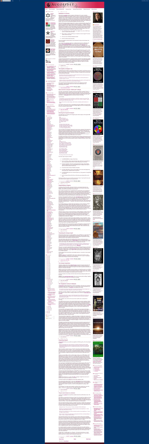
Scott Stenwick (96, 24)
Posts (48, 316)
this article (61, 341)
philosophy (48, 206)
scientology (49, 225)
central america (49, 143)
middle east (49, 185)
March (49, 307)
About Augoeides (52, 9)
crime (63, 109)
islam (48, 173)
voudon (48, 244)
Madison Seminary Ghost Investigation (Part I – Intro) (98, 421)
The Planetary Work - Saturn (53, 49)
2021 (48, 262)
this (74, 376)
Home (46, 9)
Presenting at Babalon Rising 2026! (50, 83)
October (49, 281)
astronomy (48, 133)
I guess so (64, 254)
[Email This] (75, 64)
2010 (48, 275)
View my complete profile (98, 39)
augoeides (48, 135)
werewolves (49, 245)
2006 (48, 312)
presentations (49, 212)
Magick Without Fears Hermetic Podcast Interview (51, 85)
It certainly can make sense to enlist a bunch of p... (51, 72)
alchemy (48, 121)
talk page (83, 44)
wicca (48, 246)
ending (70, 379)
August (49, 284)
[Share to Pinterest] (80, 64)
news (48, 197)
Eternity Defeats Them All (51, 109)
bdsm (48, 138)
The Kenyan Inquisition (51, 299)
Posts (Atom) (66, 441)
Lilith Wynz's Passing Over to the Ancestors (98, 425)
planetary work (49, 207)
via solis (48, 243)
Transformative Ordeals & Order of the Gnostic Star (98, 384)
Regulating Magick (50, 302)
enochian (48, 155)
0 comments (71, 108)
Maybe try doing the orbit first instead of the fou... (51, 77)
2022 (48, 261)
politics (48, 208)
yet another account (79, 196)
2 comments (71, 86)
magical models (49, 179)
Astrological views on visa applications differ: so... (51, 74)
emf (47, 153)
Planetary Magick (52, 14)
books (48, 139)
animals (48, 123)
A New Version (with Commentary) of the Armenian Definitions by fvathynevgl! (98, 401)
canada (48, 142)
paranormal (49, 202)
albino (48, 120)
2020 (48, 263)
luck (47, 178)
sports (48, 230)
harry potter (49, 166)
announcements (49, 124)
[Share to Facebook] (79, 64)
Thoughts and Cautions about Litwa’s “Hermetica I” (98, 395)
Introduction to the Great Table (53, 23)
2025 (48, 257)
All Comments (49, 318)
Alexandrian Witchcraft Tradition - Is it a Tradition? (98, 386)
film (47, 160)
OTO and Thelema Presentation (50, 90)
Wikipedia (78, 245)
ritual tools (48, 220)
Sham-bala (95, 376)
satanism (48, 223)
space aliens (49, 228)
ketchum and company (50, 175)
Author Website (94, 9)
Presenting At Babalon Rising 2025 (50, 87)
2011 (48, 274)
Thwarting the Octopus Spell (66, 233)
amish (48, 122)
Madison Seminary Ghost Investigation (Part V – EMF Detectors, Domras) (98, 415)
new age (48, 195)
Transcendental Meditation (66, 43)
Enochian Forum (68, 9)
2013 (48, 272)
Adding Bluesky (49, 88)
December (49, 279)
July (48, 285)
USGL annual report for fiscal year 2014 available (51, 102)
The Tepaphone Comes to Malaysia (67, 283)
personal (48, 205)
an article (65, 15)
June (48, 286)
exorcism (48, 158)
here (83, 137)
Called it (95, 378)
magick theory (49, 181)
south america (49, 227)
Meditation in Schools (51, 288)
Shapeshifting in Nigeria (51, 296)
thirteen (48, 241)
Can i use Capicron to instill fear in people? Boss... (51, 69)
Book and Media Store (60, 9)
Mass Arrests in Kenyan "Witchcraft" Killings (51, 292)
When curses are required (98, 379)
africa (48, 119)
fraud (48, 162)
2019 (48, 264)
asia (61, 336)
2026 (48, 256)
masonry (48, 183)
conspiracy (49, 145)
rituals (48, 221)
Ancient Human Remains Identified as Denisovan (51, 113)
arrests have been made (68, 276)
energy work (49, 154)
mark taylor (49, 182)
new (47, 194)
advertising (49, 118)
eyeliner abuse (49, 159)
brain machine (49, 140)
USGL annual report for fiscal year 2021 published (51, 96)
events (48, 157)
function (71, 287)
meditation (48, 184)
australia (48, 136)
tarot (47, 231)
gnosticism (48, 164)
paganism (48, 201)
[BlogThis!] (76, 64)
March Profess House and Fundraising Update (51, 94)
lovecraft (48, 177)
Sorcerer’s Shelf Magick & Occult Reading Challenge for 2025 (98, 412)
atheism (48, 134)
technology (48, 232)
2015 (48, 269)
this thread (78, 381)
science (48, 224)
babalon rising (49, 137)
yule (47, 250)
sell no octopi (73, 248)
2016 (48, 268)
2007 (48, 311)
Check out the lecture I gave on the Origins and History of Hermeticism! (98, 397)
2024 (48, 258)
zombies (48, 252)
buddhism (48, 141)
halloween (48, 165)
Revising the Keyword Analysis (51, 294)
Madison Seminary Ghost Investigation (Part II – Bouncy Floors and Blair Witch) (98, 418)
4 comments (71, 64)
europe (48, 156)
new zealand (49, 196)
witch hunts (49, 247)
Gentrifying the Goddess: (98, 366)
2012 (48, 273)
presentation (49, 211)
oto (47, 199)
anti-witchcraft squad (50, 125)
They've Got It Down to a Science (67, 393)
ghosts (48, 163)
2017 (48, 267)
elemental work (49, 152)
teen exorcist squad (50, 233)
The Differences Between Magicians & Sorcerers (98, 434)
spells (48, 229)
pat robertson (49, 203)
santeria (48, 222)
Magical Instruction (87, 9)
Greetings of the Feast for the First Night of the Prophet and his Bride (51, 111)
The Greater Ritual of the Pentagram (53, 40)
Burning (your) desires (97, 377)
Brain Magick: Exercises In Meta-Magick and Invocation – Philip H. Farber (98, 409)
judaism (48, 174)
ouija (47, 200)
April (48, 306)
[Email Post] (74, 64)
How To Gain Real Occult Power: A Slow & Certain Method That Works (98, 432)
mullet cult (48, 187)
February (49, 308)
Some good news (97, 375)
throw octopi (75, 240)
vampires (48, 242)
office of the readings (50, 198)
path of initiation (49, 204)
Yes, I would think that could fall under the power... (51, 66)
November (49, 280)
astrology (48, 132)
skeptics (48, 226)
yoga (47, 249)
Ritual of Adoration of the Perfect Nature (98, 404)
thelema (48, 240)
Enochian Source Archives (77, 9)
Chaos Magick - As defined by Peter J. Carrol (98, 390)
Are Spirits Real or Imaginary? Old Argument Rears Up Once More (98, 429)
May (48, 287)
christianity (49, 144)
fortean (48, 161)
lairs (47, 176)
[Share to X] (77, 64)
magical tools (49, 180)
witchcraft (48, 248)
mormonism (49, 186)
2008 (48, 278)
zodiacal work (49, 251)
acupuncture (49, 117)
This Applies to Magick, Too (65, 68)
